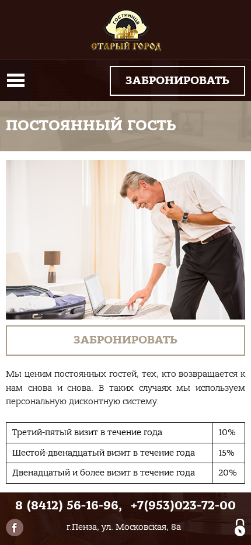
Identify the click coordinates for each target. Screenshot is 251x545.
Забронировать (125, 340)
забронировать (177, 80)
